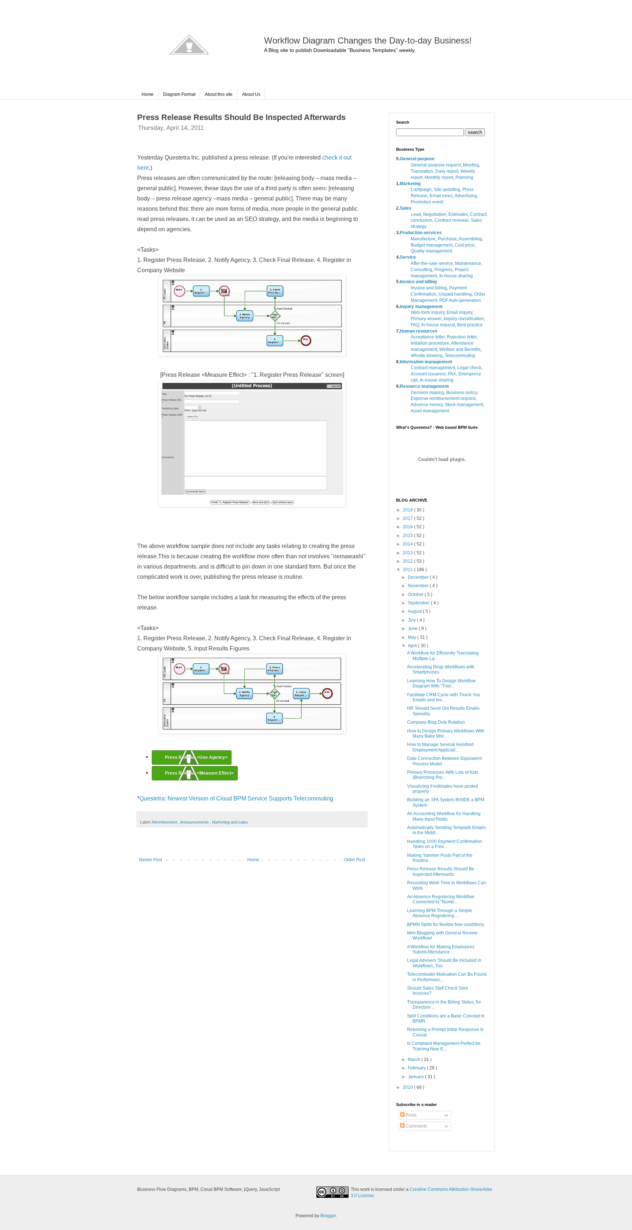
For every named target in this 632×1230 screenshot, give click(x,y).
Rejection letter (462, 337)
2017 (408, 518)
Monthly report (439, 177)
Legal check (469, 367)
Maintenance (468, 263)
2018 (408, 510)
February (417, 1067)
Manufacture (423, 238)
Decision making (427, 392)
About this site (219, 94)
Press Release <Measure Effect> (199, 773)
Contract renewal (451, 220)
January (416, 1076)
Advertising (466, 195)
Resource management (424, 386)
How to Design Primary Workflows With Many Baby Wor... (445, 733)
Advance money (427, 404)
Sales (405, 208)
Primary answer (426, 318)
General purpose (417, 158)
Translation (422, 171)
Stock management (464, 404)
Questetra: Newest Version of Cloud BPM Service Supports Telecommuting (236, 798)
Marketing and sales (230, 822)
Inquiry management (421, 306)
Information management (426, 361)
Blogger (328, 1215)
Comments (416, 1126)
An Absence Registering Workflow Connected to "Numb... (440, 899)
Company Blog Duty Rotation (436, 722)
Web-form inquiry (427, 312)
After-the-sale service (432, 263)
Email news (441, 195)
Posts (411, 1115)
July (412, 620)
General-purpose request (436, 165)
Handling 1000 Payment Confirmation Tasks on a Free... (444, 844)
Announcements (195, 822)
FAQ (415, 324)
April (413, 645)
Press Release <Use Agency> (196, 757)
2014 (408, 544)
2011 (408, 569)
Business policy (461, 392)
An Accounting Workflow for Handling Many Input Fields (444, 816)
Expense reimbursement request (443, 398)
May (412, 637)
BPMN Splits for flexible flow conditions (445, 924)
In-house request (438, 324)
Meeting (471, 165)
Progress (443, 269)
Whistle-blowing (427, 355)
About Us (251, 94)
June (413, 628)
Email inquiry (459, 312)
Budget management (431, 245)
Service (408, 257)
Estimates (458, 214)
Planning (464, 177)
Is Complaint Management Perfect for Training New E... (444, 1046)
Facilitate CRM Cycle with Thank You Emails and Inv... (443, 697)
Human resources (418, 331)
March (414, 1059)
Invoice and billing (418, 281)
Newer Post (150, 859)
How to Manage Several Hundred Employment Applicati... (440, 747)
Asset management (430, 410)
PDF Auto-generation (460, 300)
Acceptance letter (428, 337)
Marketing (410, 183)
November (419, 585)
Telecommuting (460, 355)
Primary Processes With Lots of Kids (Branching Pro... (442, 775)
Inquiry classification (464, 318)
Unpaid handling (455, 294)
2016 (408, 526)
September (419, 602)
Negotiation (434, 214)
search (475, 132)
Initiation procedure (430, 343)
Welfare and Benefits (460, 349)
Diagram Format (179, 94)
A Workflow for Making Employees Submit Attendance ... (440, 949)
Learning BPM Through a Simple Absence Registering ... (439, 913)
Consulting (421, 269)
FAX (452, 373)
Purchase (447, 238)
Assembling (470, 238)
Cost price (465, 245)
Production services (421, 232)
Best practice (470, 324)
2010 (408, 1087)
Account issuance (428, 373)
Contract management (433, 367)
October (416, 594)
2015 (408, 535)
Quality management (431, 251)
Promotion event (427, 202)
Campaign (421, 189)
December (419, 577)
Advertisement (164, 822)
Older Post (354, 859)
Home (148, 94)
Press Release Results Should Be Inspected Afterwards (440, 871)
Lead (416, 214)
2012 (408, 561)
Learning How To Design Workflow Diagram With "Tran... (441, 683)
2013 (408, 552)
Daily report (446, 171)
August (415, 611)
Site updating (447, 189)
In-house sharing (456, 275)
